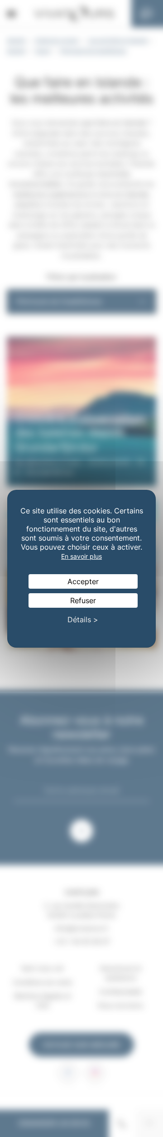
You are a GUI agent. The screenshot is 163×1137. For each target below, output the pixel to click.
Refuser (83, 600)
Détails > (82, 619)
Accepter (83, 581)
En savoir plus (81, 556)
